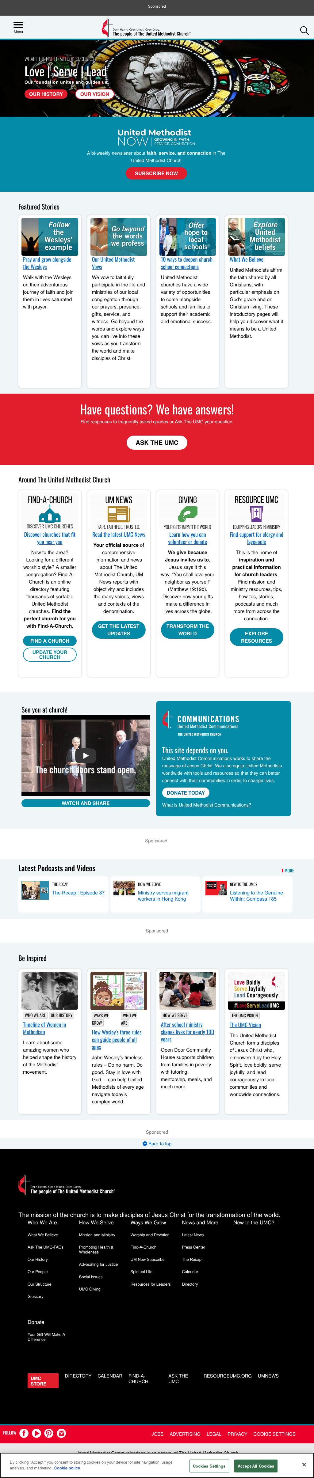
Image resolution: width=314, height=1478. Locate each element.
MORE (289, 871)
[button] (304, 30)
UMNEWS (268, 1376)
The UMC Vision (245, 1015)
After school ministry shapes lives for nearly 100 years (187, 1032)
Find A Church (49, 640)
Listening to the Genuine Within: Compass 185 (256, 895)
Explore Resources (256, 637)
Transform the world (188, 629)
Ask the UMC (178, 1379)
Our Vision (94, 93)
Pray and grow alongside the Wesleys (47, 263)
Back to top (159, 1143)
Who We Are (35, 1015)
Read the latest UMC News (118, 535)
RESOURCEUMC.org (228, 1376)
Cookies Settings (209, 1466)
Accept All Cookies (256, 1466)
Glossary (36, 1296)
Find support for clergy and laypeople (256, 538)
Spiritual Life (141, 1271)
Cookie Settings (275, 1434)
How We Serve (149, 884)
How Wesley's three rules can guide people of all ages (117, 1039)
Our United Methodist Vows (113, 263)
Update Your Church (50, 654)
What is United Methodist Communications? (206, 805)
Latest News (193, 1235)
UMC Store (38, 1381)
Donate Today (186, 792)
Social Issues (91, 1277)
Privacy (237, 1434)
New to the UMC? (243, 884)
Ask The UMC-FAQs (45, 1247)
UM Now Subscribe (148, 1259)
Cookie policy (67, 1468)
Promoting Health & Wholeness (96, 1249)
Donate (36, 1321)
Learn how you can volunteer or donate (187, 538)
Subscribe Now (156, 173)
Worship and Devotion (150, 1235)
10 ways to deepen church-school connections (187, 263)
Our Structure (40, 1284)
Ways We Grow (100, 1019)
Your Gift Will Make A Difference (46, 1336)
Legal (214, 1434)
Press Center (193, 1247)
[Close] (304, 1464)
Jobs (157, 1434)
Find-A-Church (143, 1247)
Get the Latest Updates (119, 629)
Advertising (185, 1434)
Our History (46, 93)
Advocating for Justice (98, 1264)
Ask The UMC (157, 442)
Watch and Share (86, 803)
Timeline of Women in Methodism (44, 1028)
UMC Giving (90, 1289)
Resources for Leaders (151, 1284)
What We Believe (246, 259)
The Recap (60, 884)
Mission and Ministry (97, 1235)
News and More (200, 1222)
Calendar (190, 1271)
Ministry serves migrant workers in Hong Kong (163, 895)
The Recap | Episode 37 (78, 892)
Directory (190, 1284)
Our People (38, 1271)
